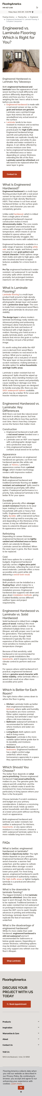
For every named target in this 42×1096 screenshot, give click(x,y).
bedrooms (11, 749)
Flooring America (8, 17)
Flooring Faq (22, 17)
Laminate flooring (11, 294)
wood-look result (22, 574)
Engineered (34, 17)
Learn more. (16, 1084)
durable (12, 516)
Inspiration (7, 1027)
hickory (15, 465)
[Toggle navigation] (37, 7)
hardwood (18, 214)
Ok (21, 1088)
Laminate (10, 122)
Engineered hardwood (16, 104)
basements (8, 659)
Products (7, 1022)
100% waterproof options (14, 390)
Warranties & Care (11, 1033)
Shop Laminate (14, 961)
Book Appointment (17, 1004)
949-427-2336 (8, 8)
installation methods (22, 595)
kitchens (10, 709)
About (5, 1039)
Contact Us (12, 174)
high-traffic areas (14, 879)
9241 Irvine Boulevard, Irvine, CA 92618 (16, 1057)
